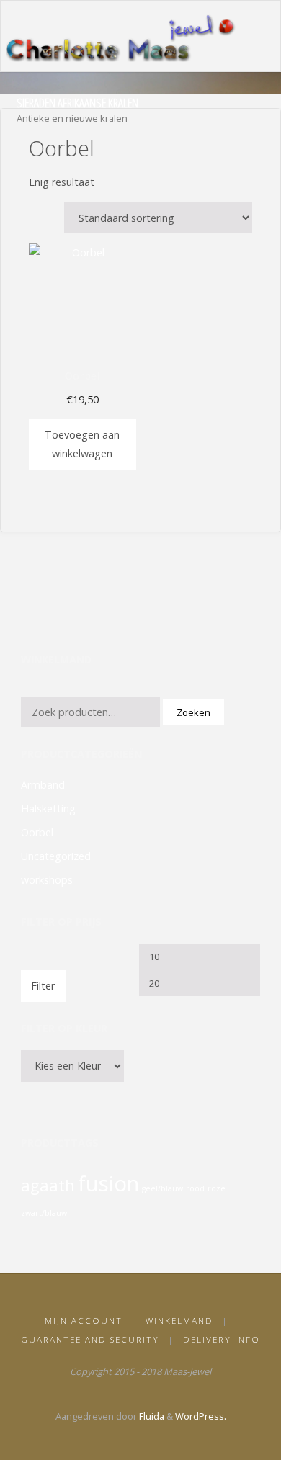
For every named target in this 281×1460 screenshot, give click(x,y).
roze (217, 1188)
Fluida (150, 1416)
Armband (43, 785)
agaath (48, 1185)
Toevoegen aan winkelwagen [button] (82, 444)
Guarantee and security (90, 1339)
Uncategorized (56, 856)
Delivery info (221, 1339)
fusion (108, 1183)
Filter (43, 986)
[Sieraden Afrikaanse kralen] (125, 36)
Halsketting (48, 808)
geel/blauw (162, 1188)
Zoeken (193, 712)
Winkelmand (179, 1320)
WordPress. (200, 1416)
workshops (47, 880)
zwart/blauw (44, 1213)
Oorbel (37, 832)
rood (195, 1188)
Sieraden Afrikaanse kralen (77, 102)
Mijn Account (83, 1320)
